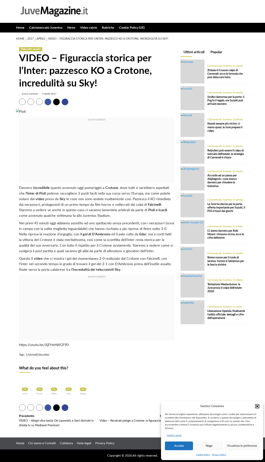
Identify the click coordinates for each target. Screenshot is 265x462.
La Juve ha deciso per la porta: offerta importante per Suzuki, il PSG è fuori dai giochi (226, 207)
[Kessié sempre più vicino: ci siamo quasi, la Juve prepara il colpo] (186, 115)
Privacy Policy (219, 454)
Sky (40, 355)
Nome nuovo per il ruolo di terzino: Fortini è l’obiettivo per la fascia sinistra (225, 261)
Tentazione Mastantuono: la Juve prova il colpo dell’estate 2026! (224, 288)
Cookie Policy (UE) (132, 27)
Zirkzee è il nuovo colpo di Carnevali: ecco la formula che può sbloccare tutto (225, 74)
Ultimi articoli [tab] (194, 52)
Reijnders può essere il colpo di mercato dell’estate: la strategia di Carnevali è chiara (225, 154)
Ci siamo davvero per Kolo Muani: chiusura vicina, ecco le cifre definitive (225, 234)
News (71, 27)
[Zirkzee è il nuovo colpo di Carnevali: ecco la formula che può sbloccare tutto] (187, 61)
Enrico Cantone (30, 94)
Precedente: (56, 421)
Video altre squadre (31, 49)
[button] (257, 406)
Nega (209, 445)
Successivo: (137, 421)
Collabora (66, 443)
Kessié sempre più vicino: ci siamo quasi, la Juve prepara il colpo (224, 127)
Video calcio (88, 27)
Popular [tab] (216, 52)
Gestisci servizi (174, 435)
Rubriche (108, 27)
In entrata (238, 66)
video (46, 355)
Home (20, 27)
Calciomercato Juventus (45, 27)
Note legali (84, 443)
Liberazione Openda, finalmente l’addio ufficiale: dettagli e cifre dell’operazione (226, 314)
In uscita (237, 307)
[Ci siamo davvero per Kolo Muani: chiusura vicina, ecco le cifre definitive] (192, 222)
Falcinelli (33, 355)
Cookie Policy (203, 454)
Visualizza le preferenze (242, 445)
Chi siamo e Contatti (42, 443)
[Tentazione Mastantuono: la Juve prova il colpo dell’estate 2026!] (191, 275)
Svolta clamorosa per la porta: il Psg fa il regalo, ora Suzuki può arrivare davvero (225, 100)
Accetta (179, 445)
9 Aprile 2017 (49, 94)
